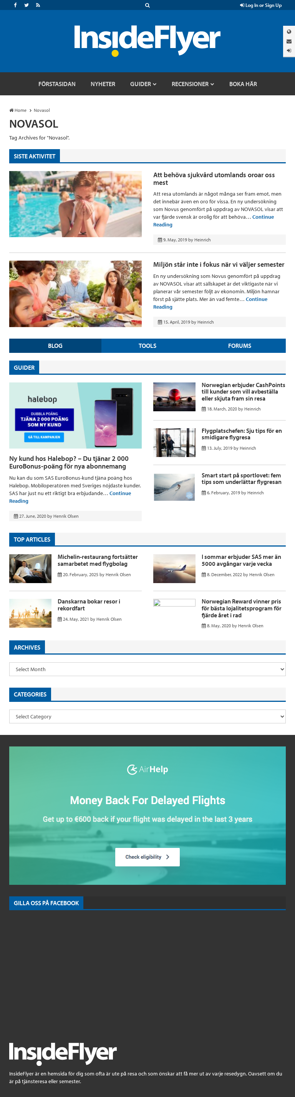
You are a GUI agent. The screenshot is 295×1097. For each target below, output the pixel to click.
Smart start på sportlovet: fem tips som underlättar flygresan (242, 478)
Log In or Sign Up (263, 5)
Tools (147, 345)
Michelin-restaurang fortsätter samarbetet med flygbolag (98, 560)
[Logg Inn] (289, 50)
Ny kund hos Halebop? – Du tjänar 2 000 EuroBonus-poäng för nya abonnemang (69, 462)
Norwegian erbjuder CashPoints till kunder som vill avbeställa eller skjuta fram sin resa (243, 391)
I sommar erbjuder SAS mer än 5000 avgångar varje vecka (241, 560)
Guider (24, 367)
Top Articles (32, 539)
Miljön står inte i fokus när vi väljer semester (218, 264)
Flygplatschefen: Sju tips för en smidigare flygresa (242, 434)
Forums (239, 345)
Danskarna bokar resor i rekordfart (89, 604)
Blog (55, 345)
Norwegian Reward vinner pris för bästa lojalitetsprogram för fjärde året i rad (242, 607)
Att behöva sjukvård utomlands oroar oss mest (214, 178)
